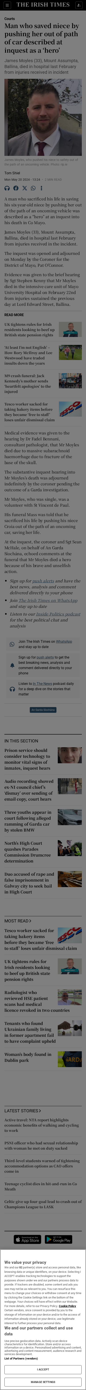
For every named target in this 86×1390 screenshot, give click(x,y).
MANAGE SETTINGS (43, 1382)
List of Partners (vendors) (21, 1358)
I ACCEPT (43, 1369)
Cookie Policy (67, 1306)
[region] (43, 1319)
